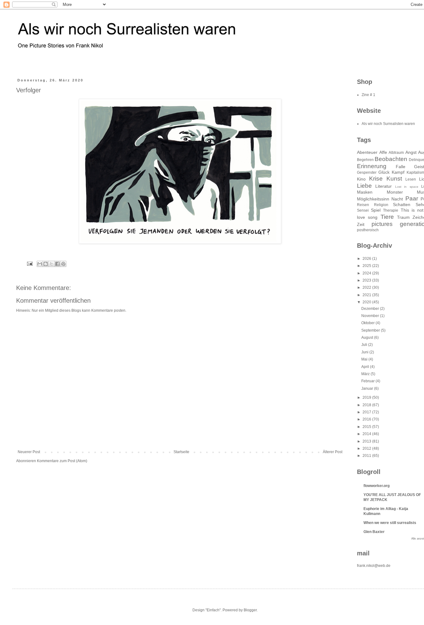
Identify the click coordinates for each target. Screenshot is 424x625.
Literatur (383, 186)
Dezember (370, 308)
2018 (367, 405)
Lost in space (406, 186)
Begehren (365, 160)
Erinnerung (371, 166)
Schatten (401, 204)
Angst (411, 152)
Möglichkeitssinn (373, 198)
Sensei (363, 210)
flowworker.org (376, 486)
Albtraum (396, 152)
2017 (367, 412)
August (367, 337)
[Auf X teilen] (51, 264)
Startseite (181, 452)
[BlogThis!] (46, 264)
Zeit (360, 224)
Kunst (394, 178)
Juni (365, 352)
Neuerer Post (29, 452)
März (366, 374)
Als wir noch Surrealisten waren (388, 124)
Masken (364, 192)
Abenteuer (367, 152)
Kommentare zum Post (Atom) (62, 461)
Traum (403, 217)
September (371, 330)
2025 (367, 266)
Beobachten (391, 159)
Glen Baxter (374, 532)
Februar (368, 381)
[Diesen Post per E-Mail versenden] (40, 264)
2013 (367, 441)
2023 (367, 280)
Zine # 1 (368, 95)
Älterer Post (332, 452)
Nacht (397, 198)
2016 (367, 419)
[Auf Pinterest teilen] (63, 264)
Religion (381, 205)
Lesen (410, 179)
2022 (367, 287)
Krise (376, 178)
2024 (367, 273)
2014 (367, 434)
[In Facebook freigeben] (57, 264)
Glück (384, 172)
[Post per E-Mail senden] (29, 263)
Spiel (376, 210)
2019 (367, 397)
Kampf (398, 172)
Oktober (368, 323)
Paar (411, 198)
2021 (367, 295)
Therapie (390, 210)
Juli (364, 344)
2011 (367, 455)
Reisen (363, 205)
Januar (367, 388)
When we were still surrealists (389, 523)
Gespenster (367, 172)
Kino (361, 179)
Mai (364, 359)
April (365, 367)
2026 (367, 258)
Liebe (364, 185)
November (370, 316)
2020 (367, 302)
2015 (367, 427)
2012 (367, 448)
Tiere (387, 217)
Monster (395, 192)
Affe (383, 152)
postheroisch (368, 230)
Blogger (250, 610)
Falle (400, 166)
